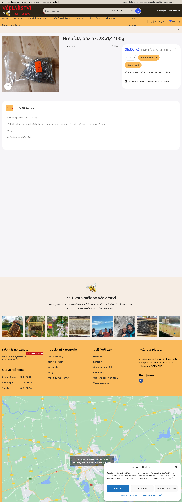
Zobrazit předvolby (166, 488)
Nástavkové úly (55, 357)
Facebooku (110, 309)
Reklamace (98, 372)
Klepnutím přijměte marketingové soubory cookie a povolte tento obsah (92, 461)
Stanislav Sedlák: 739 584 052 (161, 2)
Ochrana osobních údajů (105, 378)
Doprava (97, 357)
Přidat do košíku (149, 57)
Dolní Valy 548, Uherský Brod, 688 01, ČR (22, 358)
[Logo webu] (17, 10)
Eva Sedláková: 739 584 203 (135, 2)
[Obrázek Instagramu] (12, 326)
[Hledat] (138, 11)
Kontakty (97, 362)
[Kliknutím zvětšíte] (8, 86)
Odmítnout (142, 488)
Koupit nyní (133, 65)
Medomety (53, 367)
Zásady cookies (127, 495)
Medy (50, 372)
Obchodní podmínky (103, 367)
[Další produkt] (178, 29)
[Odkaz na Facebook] (178, 2)
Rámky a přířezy (55, 362)
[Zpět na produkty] (174, 29)
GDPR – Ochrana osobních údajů (148, 495)
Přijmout (118, 488)
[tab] (9, 108)
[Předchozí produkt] (171, 29)
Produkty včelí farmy (58, 378)
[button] (176, 467)
